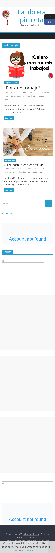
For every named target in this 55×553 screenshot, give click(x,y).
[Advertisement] (27, 322)
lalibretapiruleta (27, 92)
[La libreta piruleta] (4, 36)
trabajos (7, 99)
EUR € (48, 21)
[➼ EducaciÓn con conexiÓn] (27, 129)
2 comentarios (43, 92)
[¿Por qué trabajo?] (27, 51)
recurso (41, 172)
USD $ (48, 16)
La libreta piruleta (31, 15)
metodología (31, 96)
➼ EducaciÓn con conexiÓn (23, 165)
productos (41, 96)
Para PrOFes (10, 160)
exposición (10, 96)
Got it (30, 550)
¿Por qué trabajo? (22, 88)
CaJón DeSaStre (11, 82)
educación (22, 172)
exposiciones (20, 96)
